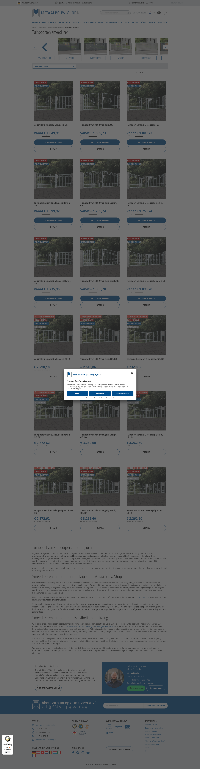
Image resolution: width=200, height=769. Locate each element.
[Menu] (11, 736)
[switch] (7, 752)
